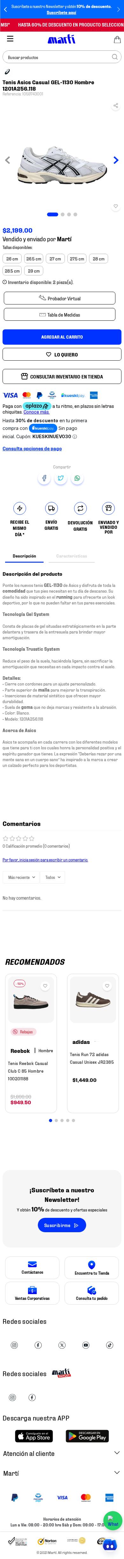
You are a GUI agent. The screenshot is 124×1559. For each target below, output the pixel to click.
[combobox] (62, 56)
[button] (115, 107)
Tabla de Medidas (63, 314)
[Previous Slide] (5, 9)
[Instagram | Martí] (14, 1345)
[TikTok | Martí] (109, 1345)
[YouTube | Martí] (85, 1345)
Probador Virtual (64, 298)
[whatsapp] (77, 478)
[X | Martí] (62, 1345)
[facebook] (44, 478)
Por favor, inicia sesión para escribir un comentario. (45, 859)
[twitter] (60, 478)
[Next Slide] (118, 9)
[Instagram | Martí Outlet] (12, 1398)
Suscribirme (57, 1225)
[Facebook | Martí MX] (32, 1398)
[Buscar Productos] (114, 57)
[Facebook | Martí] (38, 1345)
